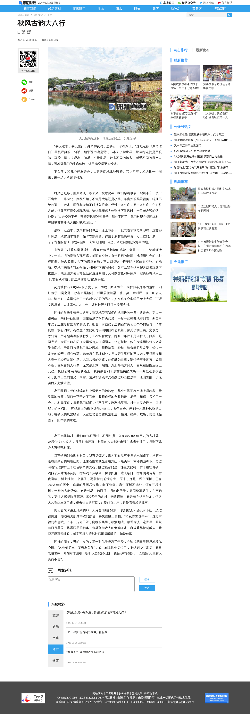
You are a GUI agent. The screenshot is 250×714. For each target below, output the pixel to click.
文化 (56, 638)
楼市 (56, 649)
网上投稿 (208, 2)
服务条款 (124, 693)
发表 (147, 588)
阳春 (137, 8)
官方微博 (226, 2)
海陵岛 (175, 8)
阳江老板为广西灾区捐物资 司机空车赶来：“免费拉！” (207, 162)
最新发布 (203, 50)
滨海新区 (220, 8)
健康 (56, 660)
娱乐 (56, 626)
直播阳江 (79, 8)
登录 (147, 579)
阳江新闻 (30, 8)
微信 (30, 81)
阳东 (119, 8)
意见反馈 (137, 693)
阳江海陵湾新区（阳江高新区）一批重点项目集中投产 (207, 140)
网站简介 (97, 693)
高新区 (197, 8)
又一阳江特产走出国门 (187, 145)
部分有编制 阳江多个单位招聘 (192, 151)
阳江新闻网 (23, 15)
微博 (30, 90)
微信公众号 (189, 2)
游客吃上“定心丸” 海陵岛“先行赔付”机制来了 (201, 167)
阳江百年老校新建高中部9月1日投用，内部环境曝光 (205, 173)
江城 (100, 8)
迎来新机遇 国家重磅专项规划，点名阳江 (199, 134)
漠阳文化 (38, 15)
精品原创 (54, 8)
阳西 (156, 8)
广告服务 (110, 693)
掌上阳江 (168, 2)
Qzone (31, 99)
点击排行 (181, 50)
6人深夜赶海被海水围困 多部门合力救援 (198, 156)
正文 (49, 15)
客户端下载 (151, 693)
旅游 (56, 615)
